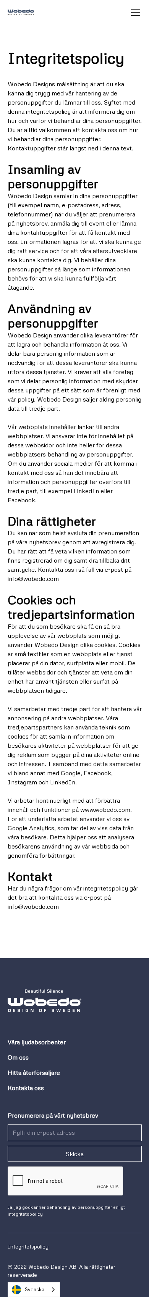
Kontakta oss (26, 1088)
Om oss (18, 1057)
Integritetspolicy (28, 1246)
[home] (21, 12)
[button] (134, 12)
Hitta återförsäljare (34, 1072)
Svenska (34, 1289)
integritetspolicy (25, 1214)
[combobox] (34, 1289)
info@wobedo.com (33, 578)
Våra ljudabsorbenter (37, 1042)
